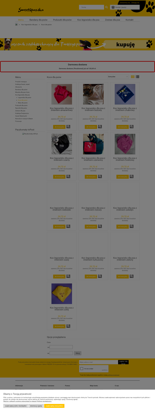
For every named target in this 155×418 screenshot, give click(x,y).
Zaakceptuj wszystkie (54, 406)
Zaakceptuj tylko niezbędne (15, 406)
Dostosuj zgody (36, 406)
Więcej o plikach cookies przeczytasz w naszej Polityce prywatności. (27, 401)
